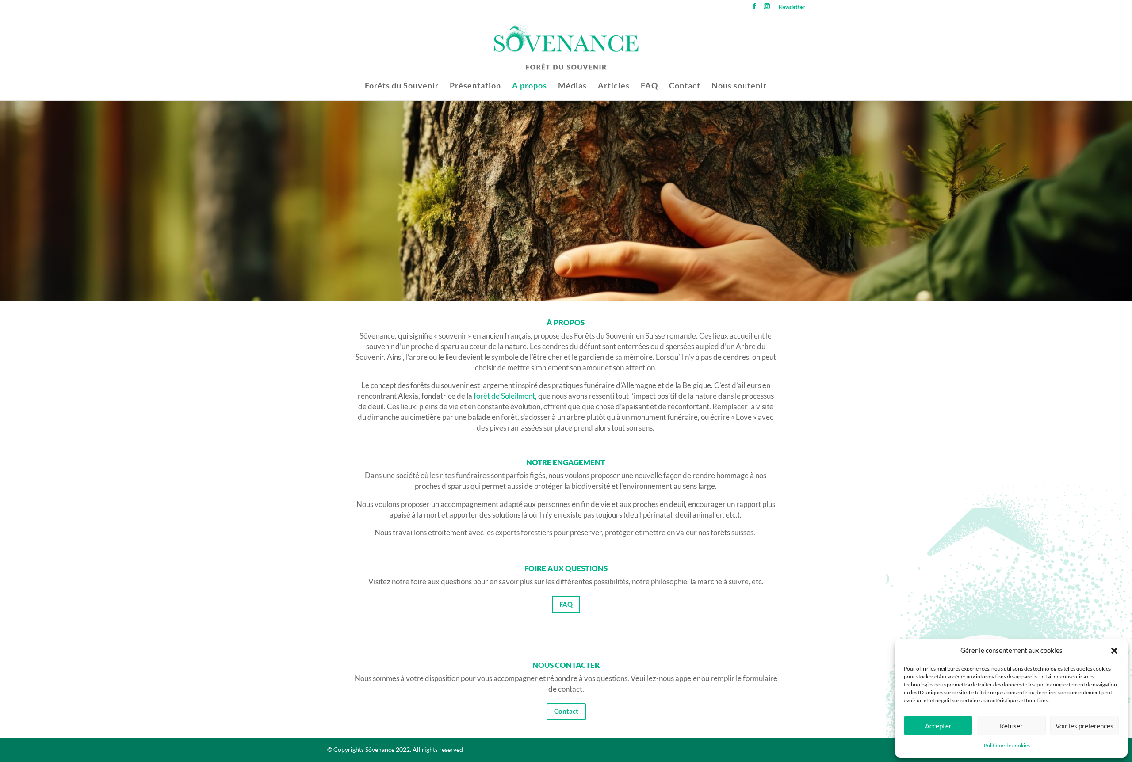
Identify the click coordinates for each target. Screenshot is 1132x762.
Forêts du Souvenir (402, 86)
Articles (614, 86)
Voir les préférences (1084, 726)
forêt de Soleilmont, (504, 395)
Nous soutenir (739, 86)
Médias (572, 86)
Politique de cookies (1007, 745)
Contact (684, 86)
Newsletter (792, 7)
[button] (1114, 650)
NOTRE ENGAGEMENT (565, 462)
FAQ (649, 86)
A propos (529, 86)
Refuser (1011, 726)
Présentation (475, 86)
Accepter (938, 726)
